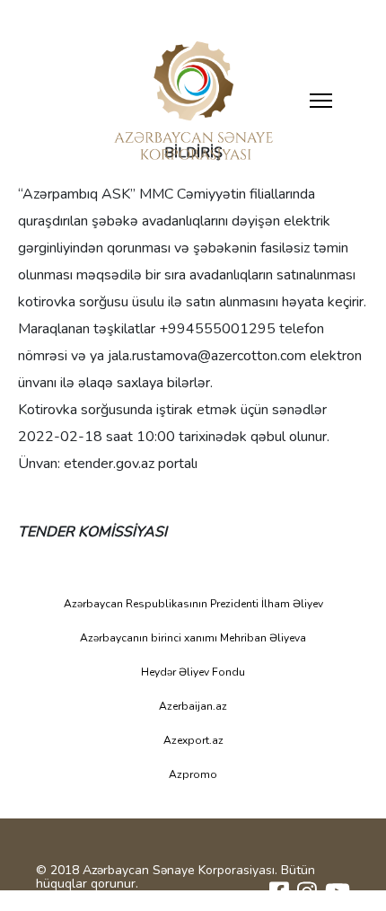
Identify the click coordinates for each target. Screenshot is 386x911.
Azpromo (193, 774)
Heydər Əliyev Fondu (193, 672)
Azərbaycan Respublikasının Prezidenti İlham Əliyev (193, 604)
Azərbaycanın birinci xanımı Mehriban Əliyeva (193, 638)
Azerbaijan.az (193, 706)
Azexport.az (193, 740)
